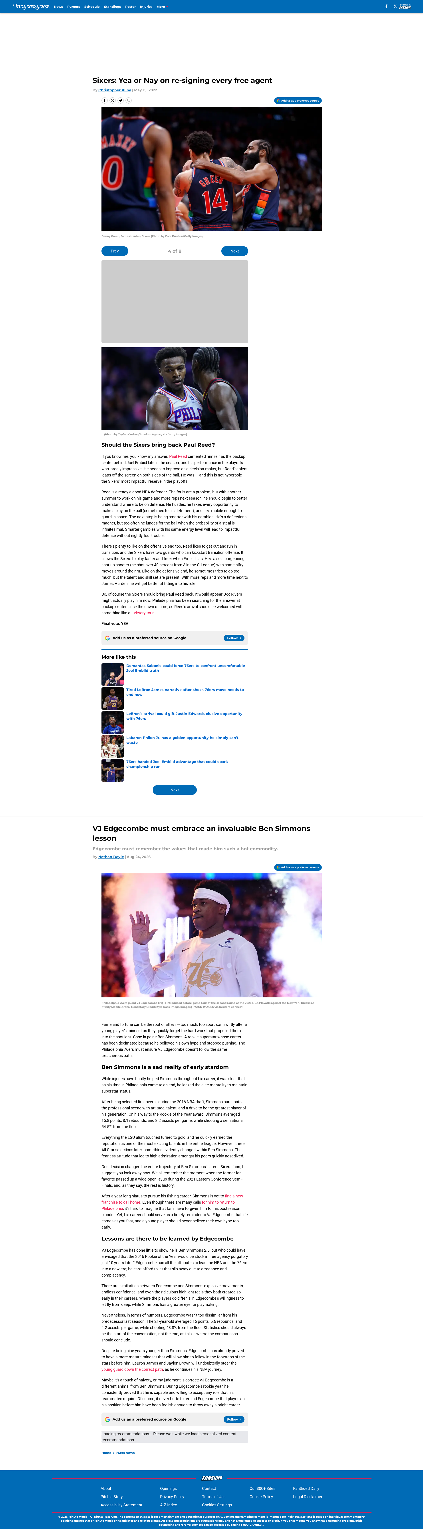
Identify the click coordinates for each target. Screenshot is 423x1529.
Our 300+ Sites (262, 1488)
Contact (209, 1488)
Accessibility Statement (121, 1505)
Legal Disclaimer (307, 1496)
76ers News (125, 1453)
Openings (168, 1488)
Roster (130, 7)
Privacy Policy (172, 1496)
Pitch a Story (112, 1496)
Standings (112, 7)
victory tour (143, 612)
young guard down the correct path (132, 1369)
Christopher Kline (114, 90)
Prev (115, 251)
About (106, 1488)
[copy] (128, 100)
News (58, 7)
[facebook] (386, 6)
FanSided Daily (306, 1488)
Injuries (146, 7)
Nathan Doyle (111, 857)
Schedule (92, 7)
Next (234, 251)
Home (106, 1453)
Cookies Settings (217, 1505)
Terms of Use (214, 1496)
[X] (395, 6)
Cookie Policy (261, 1496)
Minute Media (77, 1516)
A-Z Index (168, 1505)
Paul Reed (178, 456)
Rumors (73, 7)
